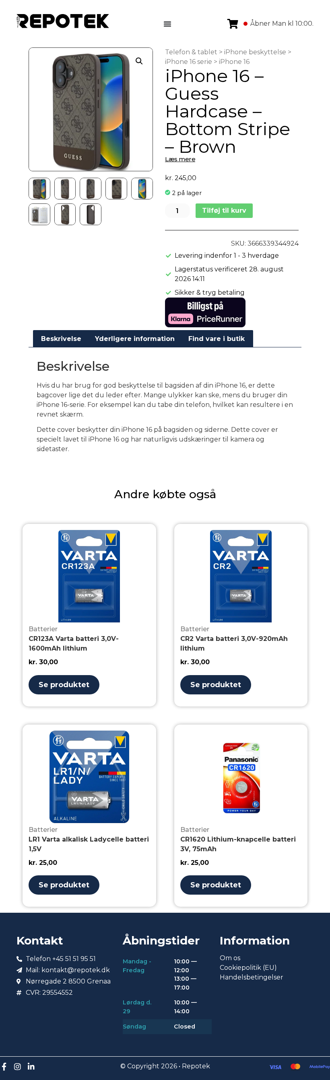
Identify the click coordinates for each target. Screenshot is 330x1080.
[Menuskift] (167, 24)
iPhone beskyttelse (255, 52)
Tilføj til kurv (224, 210)
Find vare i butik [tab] (216, 339)
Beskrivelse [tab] (61, 339)
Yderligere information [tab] (135, 339)
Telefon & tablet (191, 52)
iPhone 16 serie (188, 62)
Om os (230, 958)
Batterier (43, 629)
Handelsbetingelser (251, 977)
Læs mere (180, 159)
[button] (139, 61)
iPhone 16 (234, 62)
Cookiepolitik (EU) (248, 967)
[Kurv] (233, 23)
